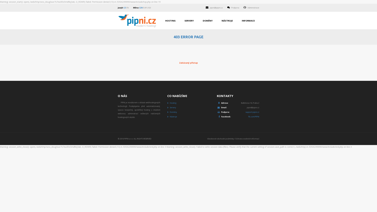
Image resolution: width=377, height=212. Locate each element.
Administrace (253, 7)
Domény (208, 20)
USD (149, 7)
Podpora (235, 7)
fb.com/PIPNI (253, 116)
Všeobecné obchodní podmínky (220, 139)
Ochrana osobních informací (247, 139)
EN (127, 7)
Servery (189, 20)
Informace (248, 20)
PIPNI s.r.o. (128, 139)
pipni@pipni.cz (216, 7)
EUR (145, 7)
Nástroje (227, 20)
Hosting (170, 20)
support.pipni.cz (252, 112)
